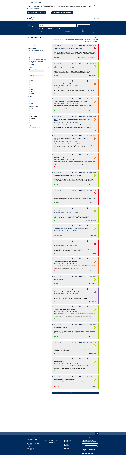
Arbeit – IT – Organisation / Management (38, 59)
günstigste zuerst (88, 41)
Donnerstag (33, 87)
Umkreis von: (67, 31)
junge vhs (32, 125)
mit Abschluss (33, 108)
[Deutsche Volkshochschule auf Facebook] (83, 453)
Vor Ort (42, 28)
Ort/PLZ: (41, 31)
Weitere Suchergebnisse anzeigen (75, 392)
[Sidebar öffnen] (98, 18)
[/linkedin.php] (92, 453)
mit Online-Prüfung (34, 110)
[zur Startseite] (35, 18)
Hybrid (59, 28)
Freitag (32, 89)
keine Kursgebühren (34, 116)
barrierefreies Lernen (35, 120)
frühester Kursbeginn (33, 69)
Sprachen (33, 57)
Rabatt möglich (33, 118)
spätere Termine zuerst (79, 39)
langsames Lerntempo (35, 122)
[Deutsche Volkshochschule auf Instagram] (86, 453)
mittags (32, 101)
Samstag (32, 91)
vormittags (33, 99)
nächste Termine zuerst (69, 39)
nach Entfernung (60, 39)
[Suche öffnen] (94, 18)
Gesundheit (33, 54)
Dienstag (32, 82)
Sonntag (32, 93)
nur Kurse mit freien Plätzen (36, 127)
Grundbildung (33, 64)
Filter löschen (36, 45)
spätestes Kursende (32, 73)
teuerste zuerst (95, 41)
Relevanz (54, 39)
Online (50, 28)
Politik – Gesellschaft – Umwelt (37, 50)
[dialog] (63, 8)
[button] (75, 37)
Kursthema (41, 23)
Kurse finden (83, 25)
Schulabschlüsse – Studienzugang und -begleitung (38, 62)
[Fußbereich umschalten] (97, 433)
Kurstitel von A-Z (88, 39)
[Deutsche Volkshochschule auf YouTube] (89, 453)
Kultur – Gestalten (34, 52)
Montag (32, 80)
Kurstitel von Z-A (95, 39)
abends (32, 103)
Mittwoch (32, 84)
